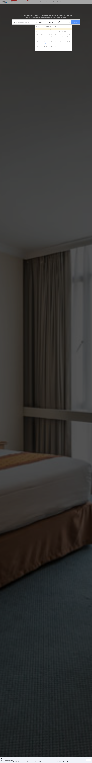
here (69, 761)
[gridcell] (49, 36)
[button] (36, 31)
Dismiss (88, 759)
